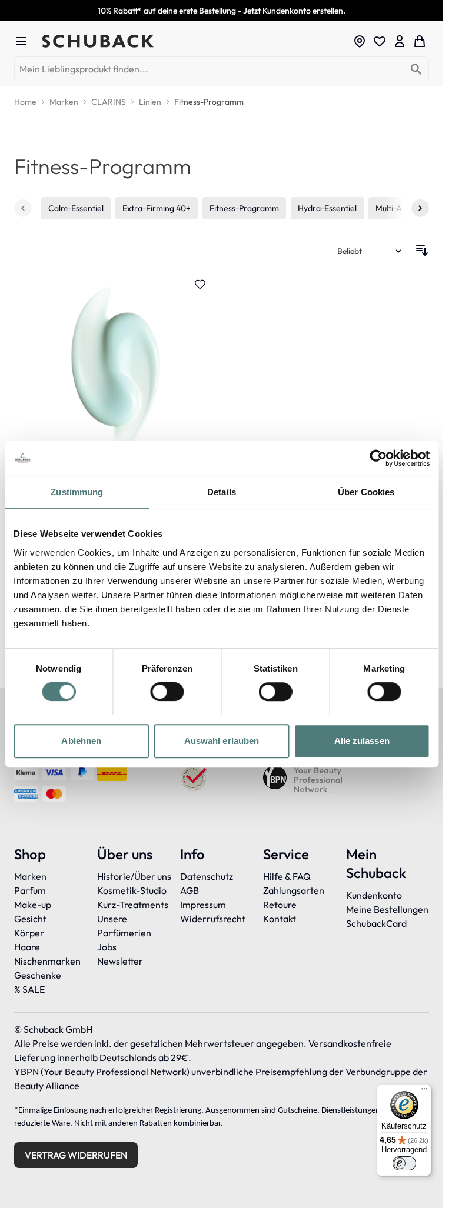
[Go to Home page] (193, 41)
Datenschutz (206, 876)
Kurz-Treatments (132, 904)
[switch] (167, 691)
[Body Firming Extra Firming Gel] (116, 408)
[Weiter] (420, 208)
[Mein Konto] (399, 41)
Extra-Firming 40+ (156, 208)
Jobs (107, 947)
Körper (29, 933)
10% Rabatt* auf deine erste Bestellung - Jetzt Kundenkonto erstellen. (221, 10)
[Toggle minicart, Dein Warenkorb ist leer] (419, 41)
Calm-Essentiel (76, 208)
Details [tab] (221, 492)
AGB (189, 890)
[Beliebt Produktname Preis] (370, 250)
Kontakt (279, 919)
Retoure (280, 904)
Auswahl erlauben (222, 741)
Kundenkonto (374, 895)
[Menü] (424, 1091)
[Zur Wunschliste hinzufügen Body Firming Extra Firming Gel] (200, 284)
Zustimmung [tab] (77, 492)
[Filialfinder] (359, 41)
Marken (30, 876)
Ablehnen (81, 741)
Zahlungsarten (293, 890)
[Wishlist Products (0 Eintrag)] (379, 41)
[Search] (416, 69)
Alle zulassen (362, 741)
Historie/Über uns (134, 876)
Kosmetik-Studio (132, 890)
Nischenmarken (47, 961)
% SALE (29, 989)
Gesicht (30, 919)
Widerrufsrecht (212, 919)
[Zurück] (23, 208)
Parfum (30, 890)
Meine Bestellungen (387, 909)
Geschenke (37, 975)
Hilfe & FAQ (287, 876)
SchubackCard (376, 923)
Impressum (203, 904)
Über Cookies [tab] (366, 492)
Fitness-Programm (244, 208)
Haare (27, 947)
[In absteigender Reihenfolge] (422, 250)
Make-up (32, 904)
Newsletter (120, 961)
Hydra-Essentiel (327, 208)
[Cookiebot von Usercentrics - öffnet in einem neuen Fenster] (378, 458)
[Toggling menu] (26, 41)
